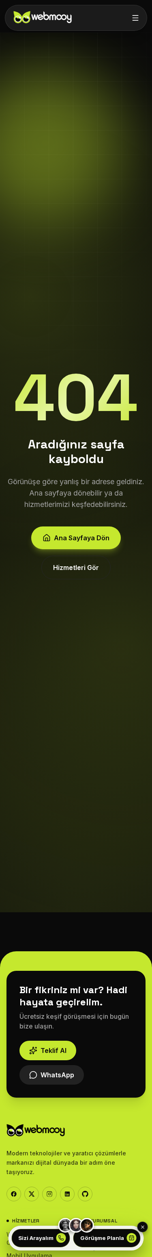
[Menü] (135, 18)
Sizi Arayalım (36, 1238)
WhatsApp (57, 1075)
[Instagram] (49, 1194)
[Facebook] (13, 1194)
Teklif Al (53, 1050)
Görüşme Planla (102, 1238)
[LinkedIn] (67, 1194)
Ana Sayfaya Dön (81, 538)
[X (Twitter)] (31, 1194)
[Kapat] (142, 1227)
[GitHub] (85, 1194)
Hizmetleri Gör (76, 567)
